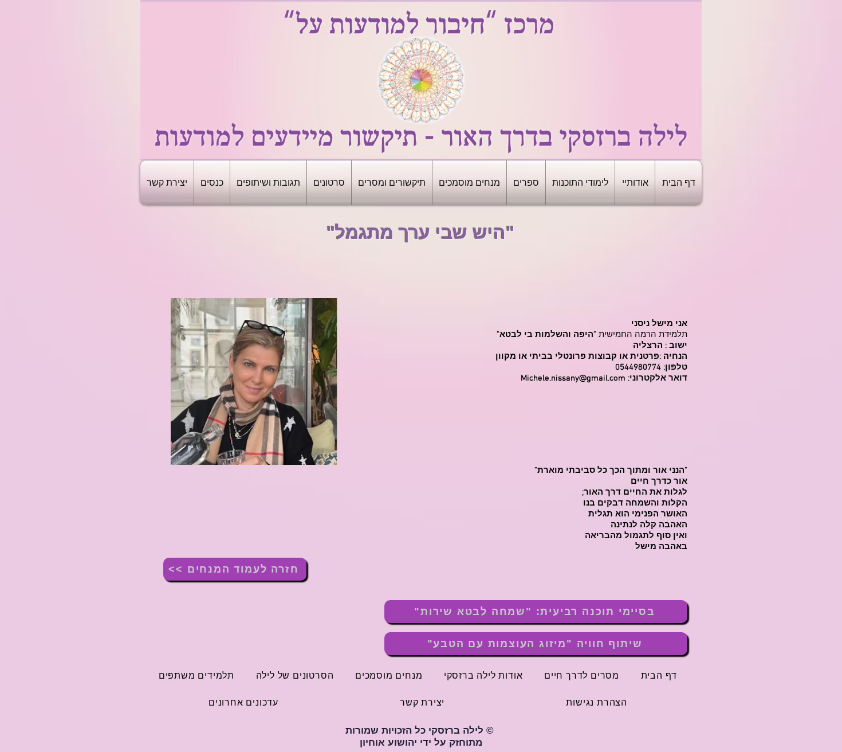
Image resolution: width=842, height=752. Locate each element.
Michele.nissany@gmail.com (573, 378)
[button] (635, 182)
